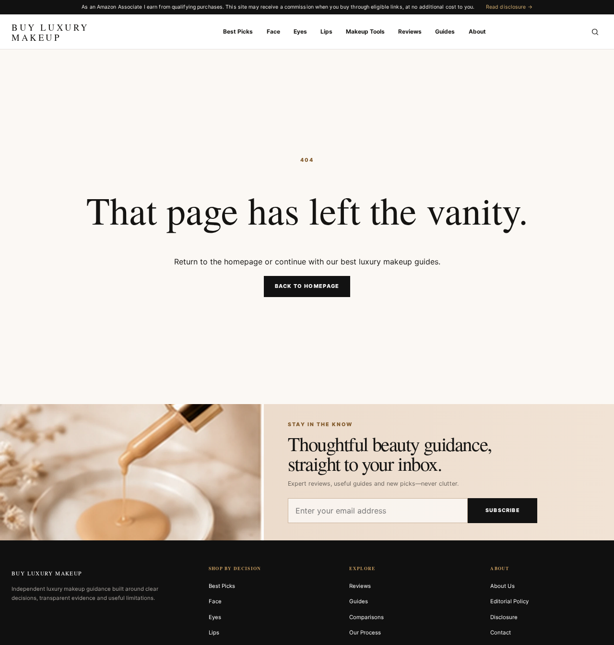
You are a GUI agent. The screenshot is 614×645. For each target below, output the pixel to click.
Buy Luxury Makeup (47, 573)
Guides (445, 31)
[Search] (594, 31)
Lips (326, 31)
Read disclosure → (509, 7)
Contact (500, 632)
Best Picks (238, 31)
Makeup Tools (365, 31)
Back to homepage (307, 286)
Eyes (300, 31)
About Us (502, 586)
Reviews (410, 31)
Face (273, 31)
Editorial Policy (509, 601)
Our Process (365, 632)
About (477, 31)
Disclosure (504, 617)
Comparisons (366, 617)
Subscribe (502, 510)
